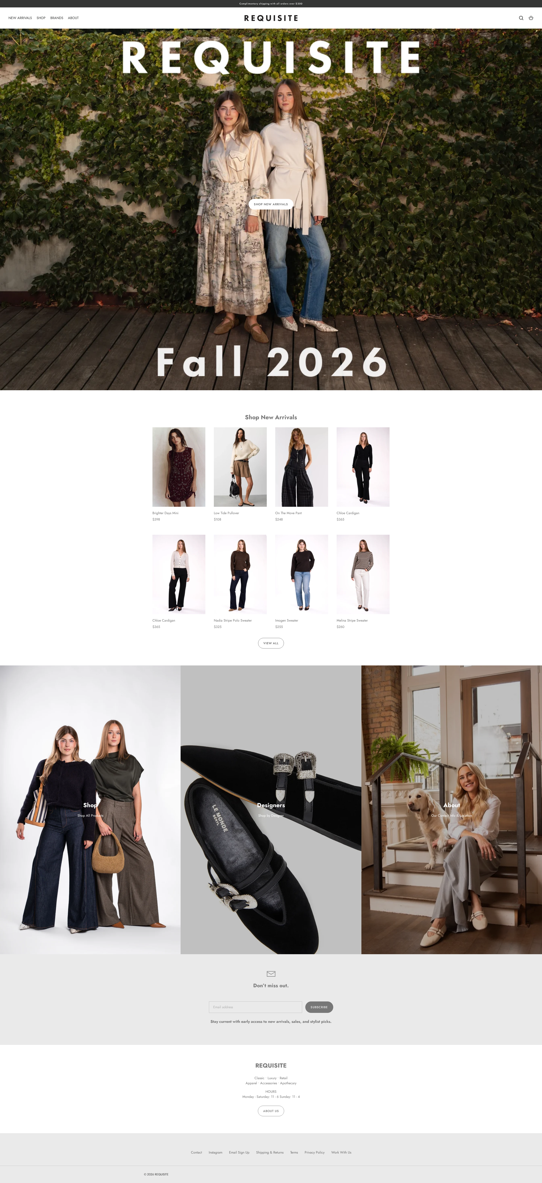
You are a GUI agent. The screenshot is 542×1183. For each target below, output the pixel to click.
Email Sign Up (239, 1152)
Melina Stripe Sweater (352, 620)
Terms (294, 1152)
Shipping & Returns (269, 1152)
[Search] (521, 18)
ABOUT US (271, 1111)
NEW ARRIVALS (20, 17)
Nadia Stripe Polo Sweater (233, 620)
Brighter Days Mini (165, 513)
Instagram (215, 1152)
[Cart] (531, 18)
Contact (196, 1152)
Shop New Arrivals (271, 204)
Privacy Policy (315, 1152)
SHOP (41, 17)
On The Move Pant (288, 513)
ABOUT (73, 17)
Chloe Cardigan (348, 513)
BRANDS (56, 17)
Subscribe (319, 1007)
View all (271, 643)
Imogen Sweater (286, 620)
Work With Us (341, 1152)
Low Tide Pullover (226, 513)
